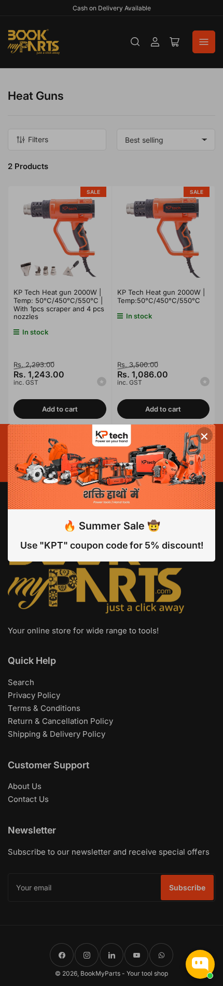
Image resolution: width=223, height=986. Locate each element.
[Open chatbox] (200, 964)
